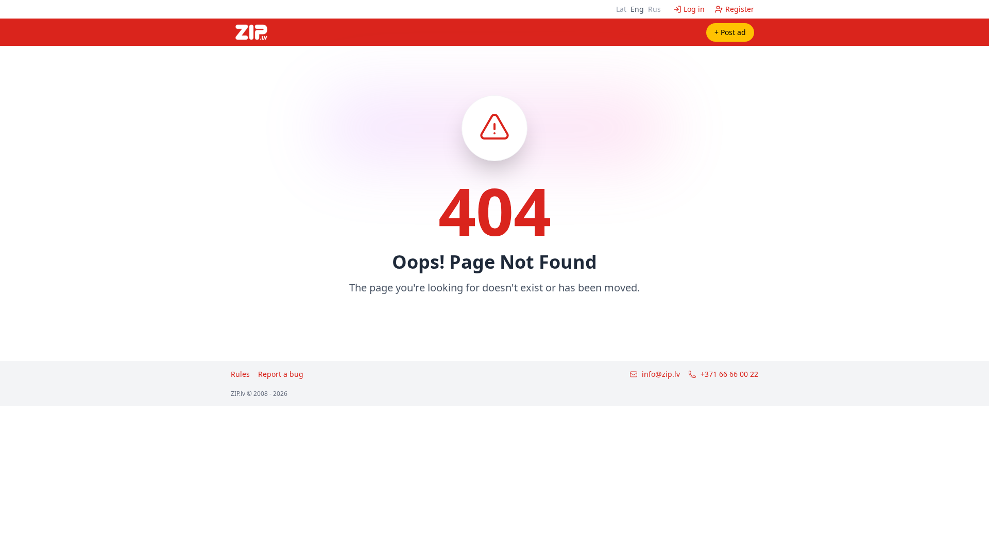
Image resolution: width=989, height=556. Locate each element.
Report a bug (280, 374)
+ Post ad (730, 32)
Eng (637, 9)
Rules (240, 374)
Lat (621, 9)
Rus (654, 9)
